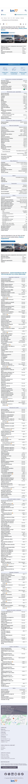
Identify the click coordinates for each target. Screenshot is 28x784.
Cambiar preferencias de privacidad (8, 758)
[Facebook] (5, 774)
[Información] (0, 24)
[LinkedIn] (12, 774)
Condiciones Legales (5, 755)
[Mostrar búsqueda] (26, 10)
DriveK (2, 749)
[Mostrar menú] (2, 10)
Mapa (12, 710)
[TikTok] (22, 774)
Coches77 (3, 746)
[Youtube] (15, 774)
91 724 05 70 (10, 711)
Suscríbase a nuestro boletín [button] (9, 767)
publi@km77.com (4, 734)
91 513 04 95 (8, 713)
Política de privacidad (5, 757)
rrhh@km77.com (4, 741)
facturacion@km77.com (5, 739)
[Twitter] (9, 774)
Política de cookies (4, 754)
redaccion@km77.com (5, 730)
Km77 (14, 10)
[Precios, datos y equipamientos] (6, 24)
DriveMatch (3, 748)
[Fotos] (3, 24)
